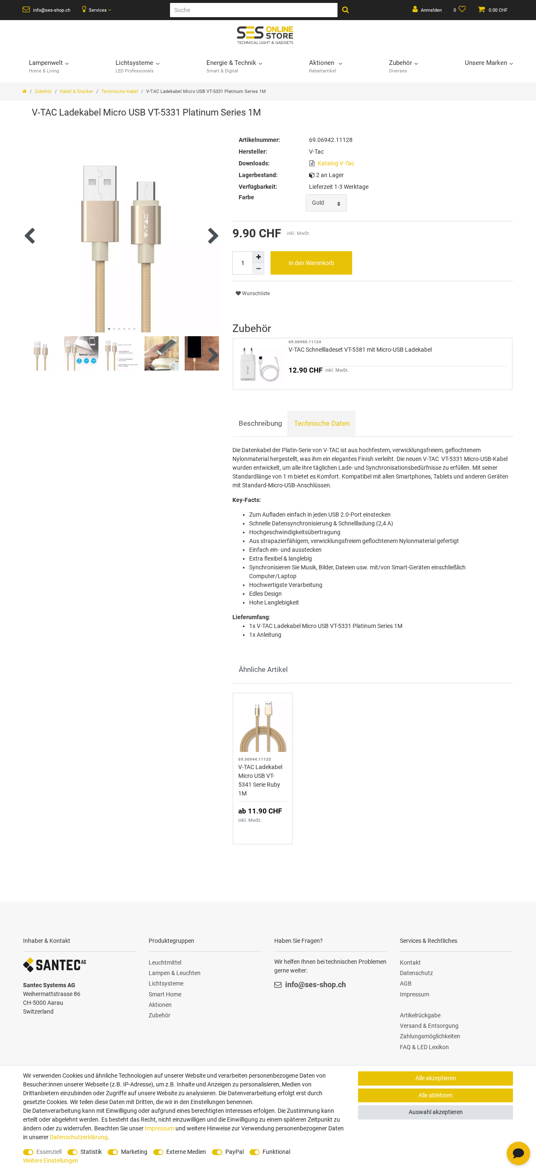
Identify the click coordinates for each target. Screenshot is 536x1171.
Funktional (276, 1151)
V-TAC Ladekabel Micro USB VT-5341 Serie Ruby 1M (260, 780)
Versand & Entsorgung (429, 1025)
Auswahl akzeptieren (436, 1112)
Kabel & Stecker (76, 91)
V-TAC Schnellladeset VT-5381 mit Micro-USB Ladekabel (360, 349)
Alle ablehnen (435, 1095)
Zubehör (43, 91)
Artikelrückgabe (420, 1015)
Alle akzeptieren (435, 1078)
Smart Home (165, 994)
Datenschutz (416, 973)
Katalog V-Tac (336, 163)
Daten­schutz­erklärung (79, 1137)
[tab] (260, 424)
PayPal (234, 1151)
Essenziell (49, 1151)
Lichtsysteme (166, 983)
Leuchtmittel (165, 962)
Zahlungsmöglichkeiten (430, 1036)
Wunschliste (255, 293)
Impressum (414, 994)
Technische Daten (322, 423)
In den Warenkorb (311, 263)
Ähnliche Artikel (263, 669)
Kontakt (410, 962)
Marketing (134, 1151)
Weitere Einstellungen (50, 1160)
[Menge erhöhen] (258, 257)
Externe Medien (186, 1151)
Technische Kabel (119, 91)
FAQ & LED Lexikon (424, 1047)
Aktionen (160, 1004)
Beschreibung (260, 423)
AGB (406, 983)
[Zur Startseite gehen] (25, 91)
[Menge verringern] (258, 269)
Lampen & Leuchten (175, 973)
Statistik (91, 1151)
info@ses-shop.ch (51, 10)
